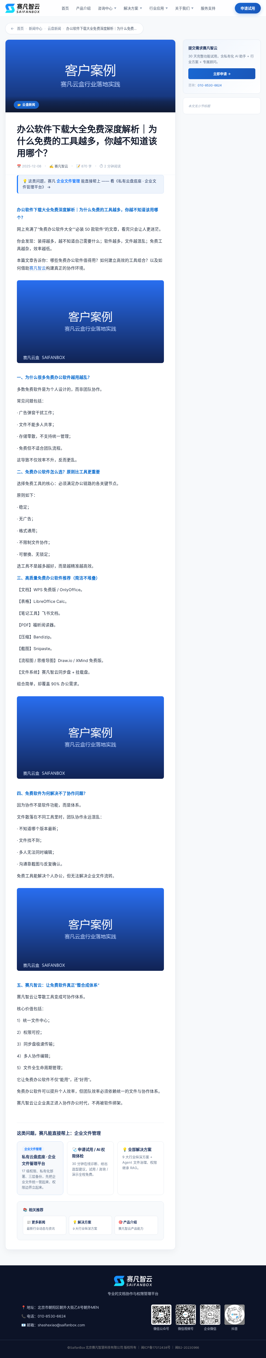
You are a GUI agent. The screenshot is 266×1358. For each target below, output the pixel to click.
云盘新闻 (54, 28)
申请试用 (248, 8)
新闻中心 (35, 28)
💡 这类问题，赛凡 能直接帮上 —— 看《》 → (89, 184)
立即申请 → (222, 74)
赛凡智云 (37, 268)
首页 (20, 28)
